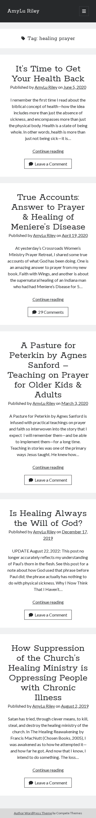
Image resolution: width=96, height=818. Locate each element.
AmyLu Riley (23, 11)
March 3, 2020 (74, 403)
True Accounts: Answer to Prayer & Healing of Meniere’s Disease (48, 212)
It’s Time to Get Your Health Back (48, 73)
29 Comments (51, 312)
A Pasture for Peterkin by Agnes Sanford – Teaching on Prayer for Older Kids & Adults (48, 370)
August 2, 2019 (75, 705)
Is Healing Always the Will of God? (48, 518)
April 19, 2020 (75, 235)
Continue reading (48, 151)
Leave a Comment (51, 163)
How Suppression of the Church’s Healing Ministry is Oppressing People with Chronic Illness (48, 673)
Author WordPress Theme (33, 813)
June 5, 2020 (74, 87)
